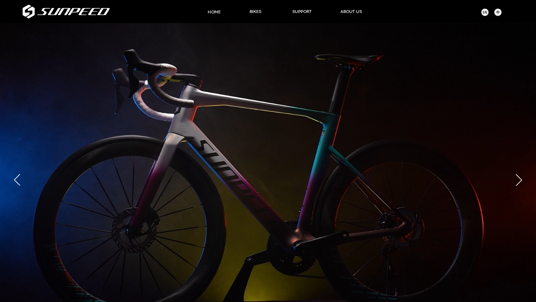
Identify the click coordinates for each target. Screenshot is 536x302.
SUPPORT (302, 11)
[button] (519, 180)
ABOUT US (351, 11)
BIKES (255, 11)
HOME (214, 12)
